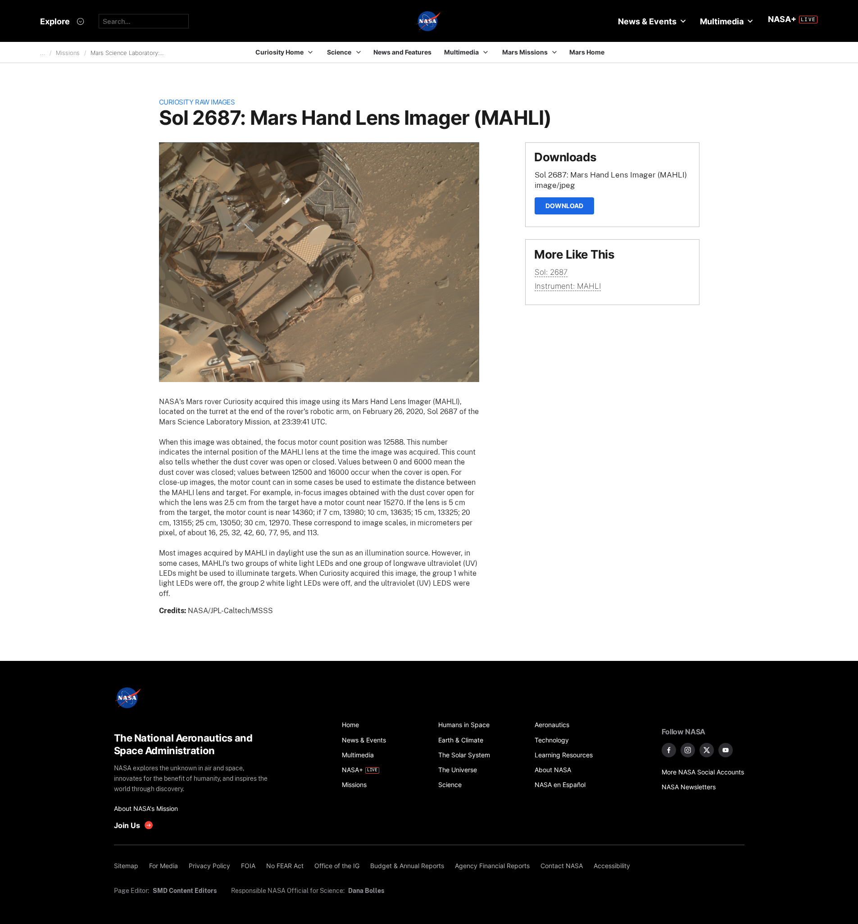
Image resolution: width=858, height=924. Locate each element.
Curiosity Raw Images (197, 102)
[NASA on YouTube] (725, 750)
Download (564, 205)
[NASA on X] (706, 750)
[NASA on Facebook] (669, 750)
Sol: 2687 (551, 272)
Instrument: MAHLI (568, 286)
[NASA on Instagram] (688, 750)
